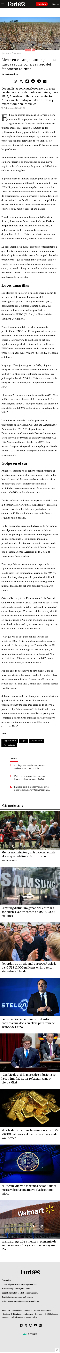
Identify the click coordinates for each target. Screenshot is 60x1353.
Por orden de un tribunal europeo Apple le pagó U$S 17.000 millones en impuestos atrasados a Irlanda (28, 967)
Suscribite (41, 4)
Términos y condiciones (23, 1314)
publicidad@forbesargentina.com (23, 1284)
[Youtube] (35, 1325)
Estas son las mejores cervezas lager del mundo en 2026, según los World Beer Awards (31, 778)
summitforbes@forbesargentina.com (23, 1293)
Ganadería (9, 745)
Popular (14, 758)
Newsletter (17, 1311)
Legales (38, 1314)
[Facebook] (27, 81)
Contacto (28, 1311)
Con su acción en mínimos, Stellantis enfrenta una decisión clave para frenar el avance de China (28, 1023)
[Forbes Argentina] (16, 4)
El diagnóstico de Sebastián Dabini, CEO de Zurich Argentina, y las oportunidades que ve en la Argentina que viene (31, 767)
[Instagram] (30, 1325)
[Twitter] (21, 81)
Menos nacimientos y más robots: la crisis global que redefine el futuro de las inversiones (28, 856)
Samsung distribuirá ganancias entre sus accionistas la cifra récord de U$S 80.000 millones (28, 912)
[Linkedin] (44, 81)
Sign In (55, 4)
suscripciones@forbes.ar (23, 1297)
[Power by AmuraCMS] (30, 1334)
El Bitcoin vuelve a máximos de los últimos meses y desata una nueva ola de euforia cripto (29, 1190)
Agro (23, 740)
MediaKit (6, 1311)
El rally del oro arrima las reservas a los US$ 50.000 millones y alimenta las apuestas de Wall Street (29, 1134)
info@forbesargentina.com (19, 1289)
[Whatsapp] (15, 81)
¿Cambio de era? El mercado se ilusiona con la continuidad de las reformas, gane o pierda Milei (29, 1078)
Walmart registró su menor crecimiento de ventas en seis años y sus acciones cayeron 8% (29, 1245)
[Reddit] (33, 81)
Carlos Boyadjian (9, 74)
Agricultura (10, 740)
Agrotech (36, 740)
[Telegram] (39, 81)
